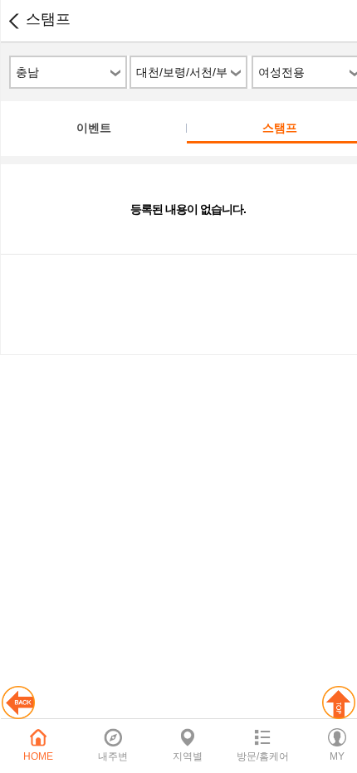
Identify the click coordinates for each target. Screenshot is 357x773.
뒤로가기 (13, 20)
